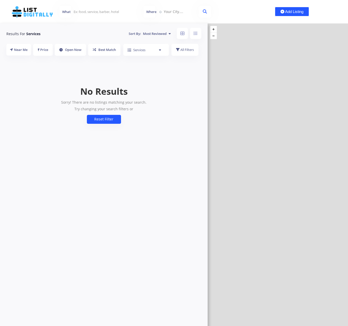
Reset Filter (103, 119)
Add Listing (293, 11)
